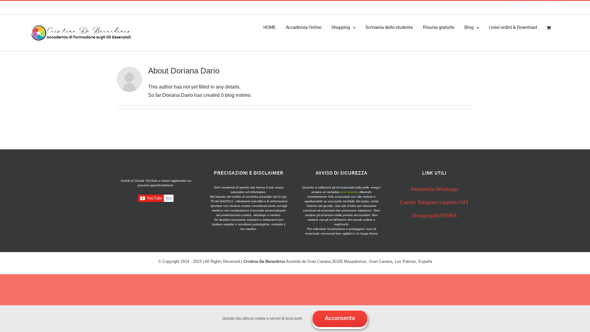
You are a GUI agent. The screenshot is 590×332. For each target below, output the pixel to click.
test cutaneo (349, 192)
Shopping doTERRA (434, 215)
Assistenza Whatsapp (434, 189)
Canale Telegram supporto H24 (434, 202)
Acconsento (340, 318)
